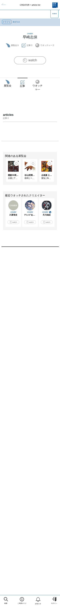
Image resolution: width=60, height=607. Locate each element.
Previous (2, 172)
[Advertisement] (30, 289)
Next (57, 172)
